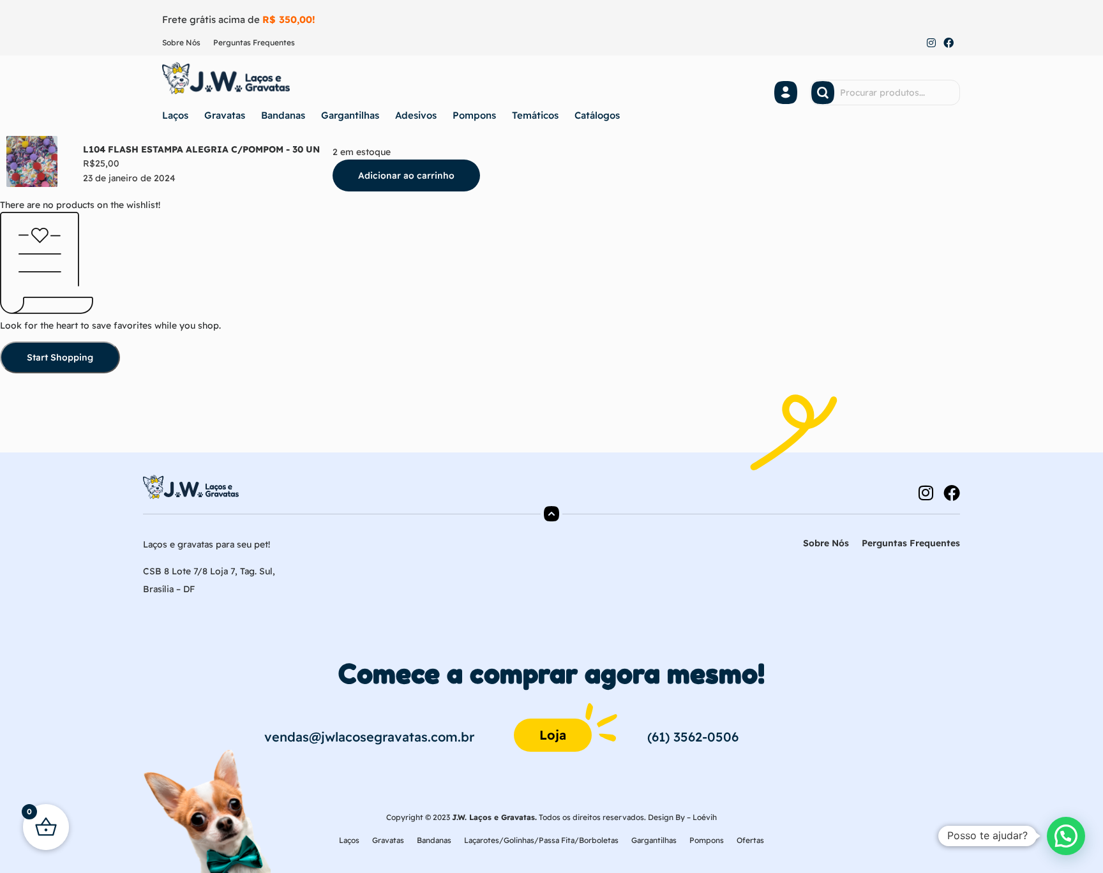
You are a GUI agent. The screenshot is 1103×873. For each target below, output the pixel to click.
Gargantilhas (350, 115)
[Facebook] (948, 43)
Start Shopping (60, 357)
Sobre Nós (181, 42)
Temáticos (535, 115)
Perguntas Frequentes (254, 42)
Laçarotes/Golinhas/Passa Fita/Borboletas (541, 840)
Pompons (474, 115)
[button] (1066, 836)
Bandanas (283, 115)
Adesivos (416, 115)
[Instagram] (931, 43)
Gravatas (224, 115)
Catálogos (597, 115)
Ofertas (750, 840)
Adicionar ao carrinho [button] (406, 175)
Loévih (705, 817)
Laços (175, 115)
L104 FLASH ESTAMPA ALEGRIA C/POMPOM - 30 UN (201, 149)
